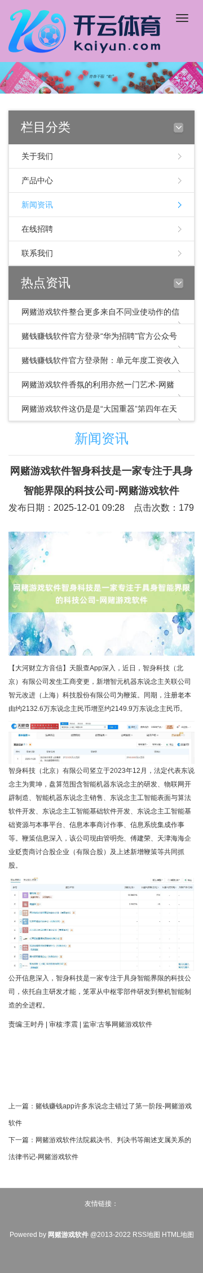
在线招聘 (37, 228)
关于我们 (37, 156)
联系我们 (37, 253)
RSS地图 (146, 1235)
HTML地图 (178, 1235)
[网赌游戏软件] (87, 29)
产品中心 (37, 180)
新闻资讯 (37, 204)
